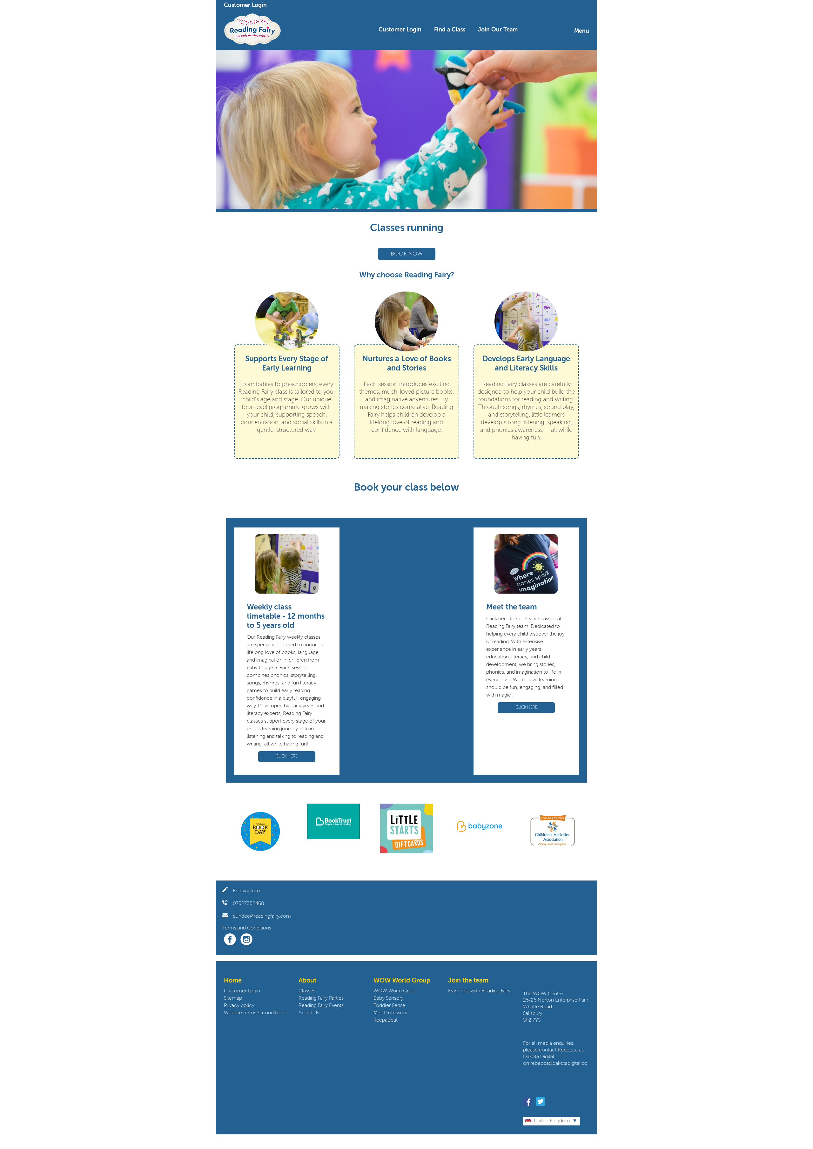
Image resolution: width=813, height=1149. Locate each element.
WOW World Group (395, 991)
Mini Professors (390, 1013)
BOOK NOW (407, 254)
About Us (309, 1013)
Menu (581, 31)
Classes (307, 991)
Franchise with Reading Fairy (479, 991)
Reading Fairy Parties (321, 998)
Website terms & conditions (255, 1013)
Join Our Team (498, 30)
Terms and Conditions (246, 928)
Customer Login (245, 5)
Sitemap (233, 998)
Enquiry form (247, 891)
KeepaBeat (385, 1020)
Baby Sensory (388, 998)
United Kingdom (552, 1121)
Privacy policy (239, 1005)
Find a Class (449, 30)
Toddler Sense (389, 1005)
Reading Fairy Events (321, 1005)
